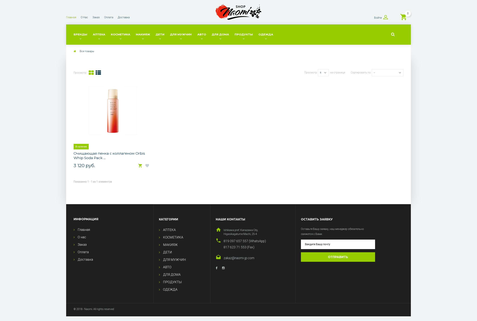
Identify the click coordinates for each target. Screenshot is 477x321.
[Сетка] (91, 72)
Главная (71, 17)
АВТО (201, 34)
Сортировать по (361, 72)
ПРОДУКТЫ (244, 34)
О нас (84, 17)
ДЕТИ (160, 34)
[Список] (98, 72)
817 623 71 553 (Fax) (239, 247)
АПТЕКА (99, 34)
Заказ (96, 17)
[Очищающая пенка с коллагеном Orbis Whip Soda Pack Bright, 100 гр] (113, 110)
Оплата (108, 17)
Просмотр (310, 72)
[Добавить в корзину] (140, 165)
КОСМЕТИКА (120, 34)
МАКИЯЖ (143, 34)
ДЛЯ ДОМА (220, 34)
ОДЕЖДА (265, 34)
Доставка (124, 17)
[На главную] (75, 51)
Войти (378, 17)
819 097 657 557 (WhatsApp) (245, 241)
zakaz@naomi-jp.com (239, 258)
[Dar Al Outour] (216, 268)
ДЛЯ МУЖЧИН (181, 34)
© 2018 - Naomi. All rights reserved (94, 309)
